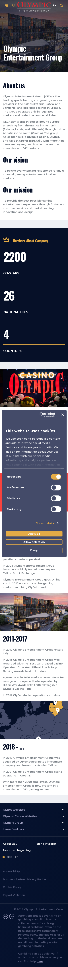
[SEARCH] (61, 5)
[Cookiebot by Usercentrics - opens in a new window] (41, 414)
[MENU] (6, 5)
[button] (34, 810)
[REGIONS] (13, 5)
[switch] (56, 487)
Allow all (34, 533)
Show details (45, 523)
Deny (34, 550)
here (40, 961)
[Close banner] (62, 414)
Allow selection (34, 542)
